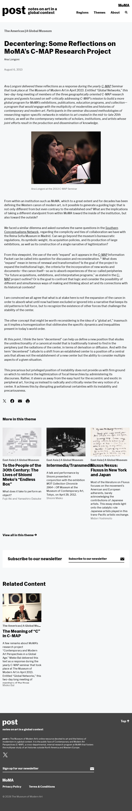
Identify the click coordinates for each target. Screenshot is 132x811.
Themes (99, 12)
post (31, 11)
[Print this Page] (28, 402)
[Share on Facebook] (12, 402)
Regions (82, 12)
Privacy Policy (12, 786)
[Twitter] (5, 757)
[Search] (125, 12)
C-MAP (106, 86)
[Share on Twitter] (4, 402)
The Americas (14, 31)
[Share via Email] (20, 402)
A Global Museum (39, 31)
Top (123, 721)
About (115, 12)
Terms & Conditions (42, 786)
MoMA (123, 5)
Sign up (120, 558)
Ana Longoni (11, 59)
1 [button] (100, 258)
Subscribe (90, 768)
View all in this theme (18, 535)
